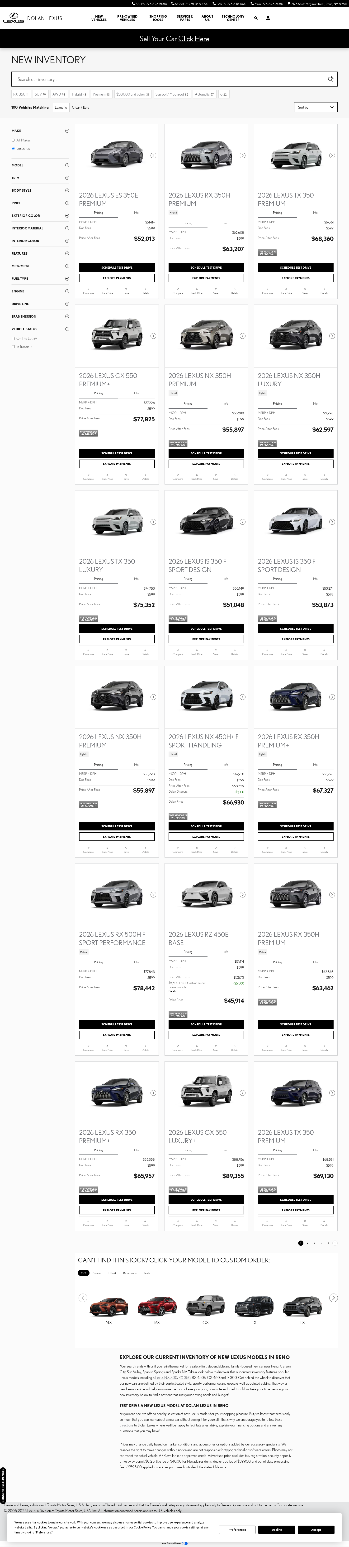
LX (254, 1322)
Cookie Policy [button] (142, 1527)
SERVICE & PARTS (185, 18)
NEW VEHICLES (99, 18)
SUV (40, 94)
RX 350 (20, 94)
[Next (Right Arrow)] (331, 1296)
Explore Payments (117, 278)
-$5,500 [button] (238, 983)
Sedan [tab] (147, 1272)
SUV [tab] (83, 1272)
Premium (101, 94)
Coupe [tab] (97, 1272)
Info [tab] (136, 212)
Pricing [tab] (98, 212)
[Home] (13, 18)
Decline (277, 1530)
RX (157, 1322)
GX (206, 1322)
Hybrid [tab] (112, 1272)
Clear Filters (80, 107)
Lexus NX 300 (166, 1377)
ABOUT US (207, 18)
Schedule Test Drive (116, 267)
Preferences (237, 1530)
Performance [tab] (130, 1272)
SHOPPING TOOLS (158, 18)
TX (302, 1322)
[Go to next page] (335, 1243)
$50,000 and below (132, 94)
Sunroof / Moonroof (172, 94)
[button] (206, 213)
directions (126, 1425)
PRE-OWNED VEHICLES (127, 18)
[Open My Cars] (267, 18)
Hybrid (79, 94)
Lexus (59, 107)
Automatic (204, 94)
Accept (316, 1530)
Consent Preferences (3, 1486)
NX (109, 1322)
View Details (108, 1334)
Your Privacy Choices (172, 1543)
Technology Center (233, 18)
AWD (58, 94)
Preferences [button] (43, 1532)
